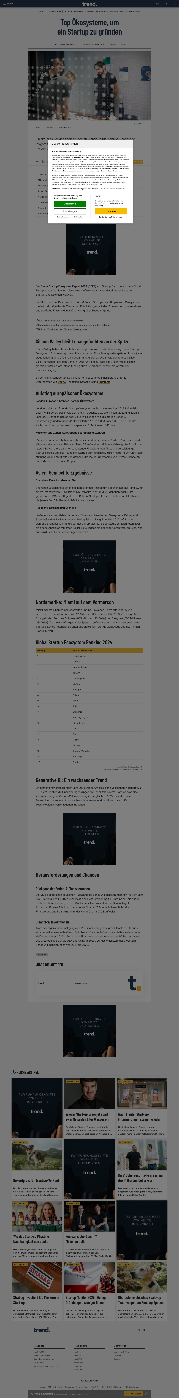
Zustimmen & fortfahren (70, 204)
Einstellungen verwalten (70, 211)
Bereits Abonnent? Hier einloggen (111, 217)
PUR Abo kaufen (111, 211)
